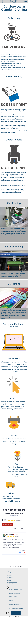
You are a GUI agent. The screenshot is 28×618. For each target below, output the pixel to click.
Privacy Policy (10, 583)
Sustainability (10, 578)
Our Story (9, 580)
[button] (23, 1)
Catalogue (9, 575)
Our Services (10, 577)
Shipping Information (12, 582)
